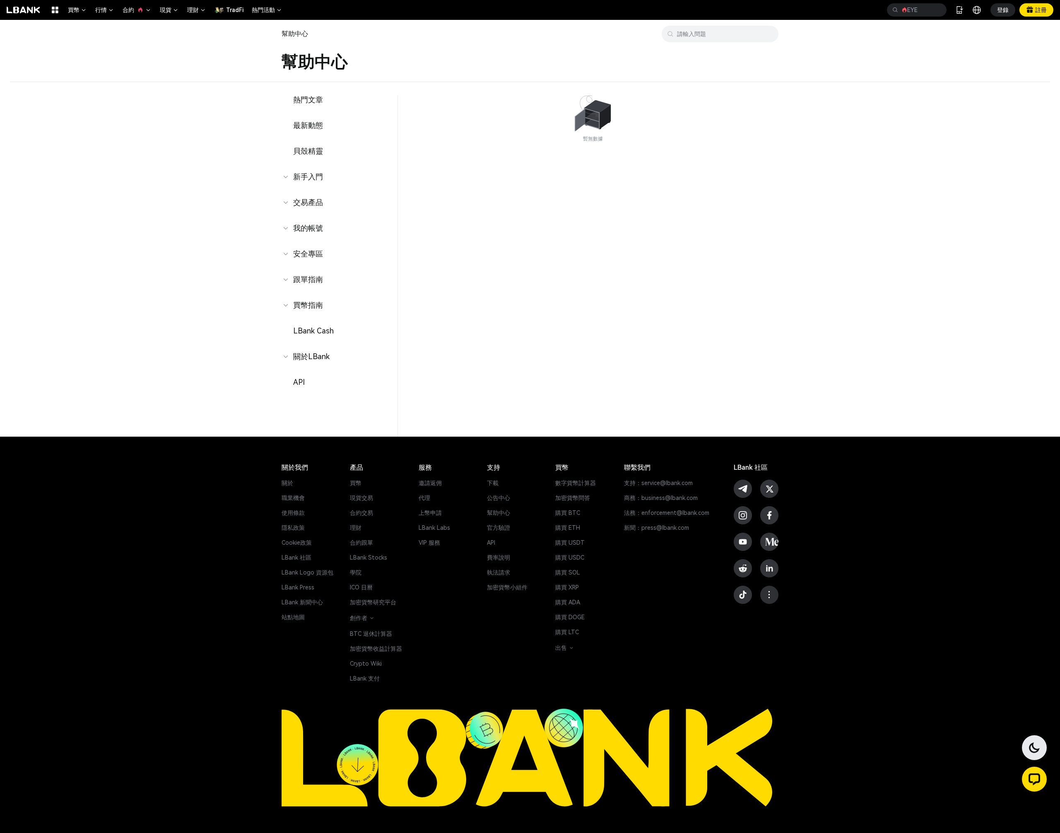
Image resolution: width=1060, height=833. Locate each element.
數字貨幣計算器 (575, 483)
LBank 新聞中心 (302, 602)
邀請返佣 (430, 483)
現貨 (169, 10)
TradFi (234, 10)
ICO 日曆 (361, 587)
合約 (137, 10)
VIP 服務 (429, 542)
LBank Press (298, 587)
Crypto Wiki (366, 663)
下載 (493, 483)
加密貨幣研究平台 (373, 602)
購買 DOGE (570, 617)
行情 (104, 10)
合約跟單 (361, 542)
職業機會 (293, 498)
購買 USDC (569, 557)
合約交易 (361, 512)
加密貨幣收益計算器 (376, 648)
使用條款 (293, 512)
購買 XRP (567, 587)
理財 (196, 10)
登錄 (1003, 10)
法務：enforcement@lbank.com (666, 512)
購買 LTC (567, 632)
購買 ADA (567, 602)
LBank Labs (434, 527)
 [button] (895, 10)
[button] (1034, 779)
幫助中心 (498, 512)
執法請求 (498, 572)
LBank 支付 (365, 678)
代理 (424, 498)
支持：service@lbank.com (658, 483)
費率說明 (498, 557)
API (491, 542)
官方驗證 (498, 527)
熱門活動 (267, 10)
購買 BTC (567, 512)
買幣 (77, 10)
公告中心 (498, 498)
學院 (355, 572)
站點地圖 (293, 617)
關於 (287, 483)
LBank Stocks (368, 557)
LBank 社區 (296, 557)
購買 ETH (567, 527)
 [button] (937, 10)
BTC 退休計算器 (371, 633)
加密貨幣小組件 (507, 587)
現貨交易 (361, 498)
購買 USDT (570, 542)
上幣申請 (430, 512)
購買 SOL (567, 572)
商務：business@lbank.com (661, 498)
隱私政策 (293, 527)
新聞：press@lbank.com (656, 527)
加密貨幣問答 (572, 498)
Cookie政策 (297, 542)
